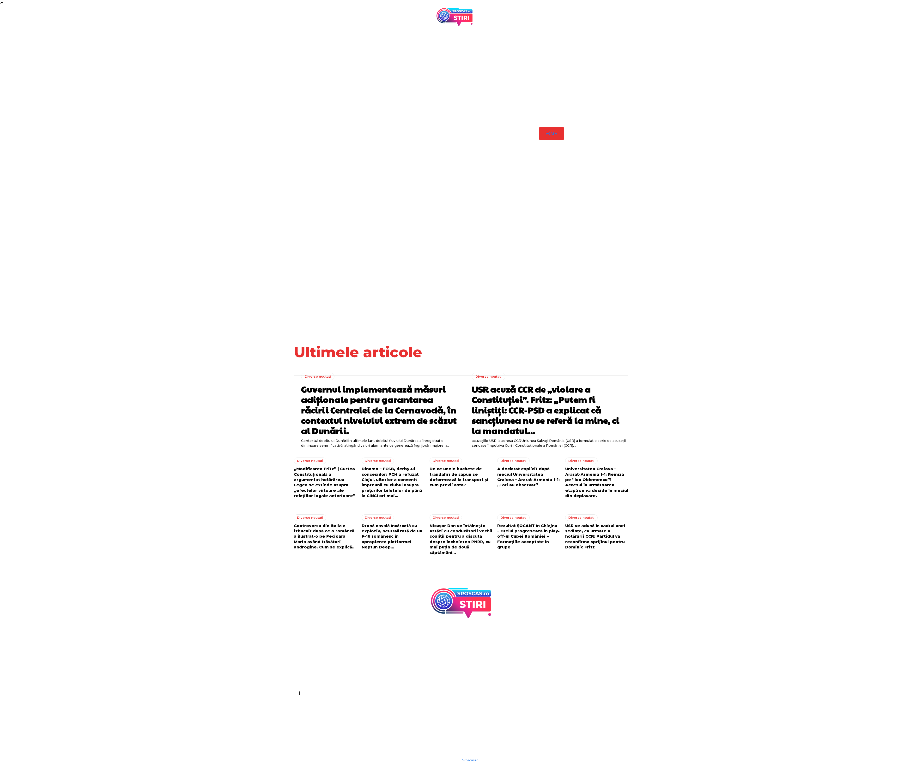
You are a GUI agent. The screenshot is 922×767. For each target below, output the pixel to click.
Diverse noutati (552, 194)
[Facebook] (299, 693)
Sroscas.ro (470, 760)
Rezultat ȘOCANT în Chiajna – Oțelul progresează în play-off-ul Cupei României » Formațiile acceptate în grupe (528, 536)
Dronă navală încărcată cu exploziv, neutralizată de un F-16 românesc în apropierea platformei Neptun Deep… (392, 536)
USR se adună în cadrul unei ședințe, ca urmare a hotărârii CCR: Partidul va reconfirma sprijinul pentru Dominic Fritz (595, 536)
